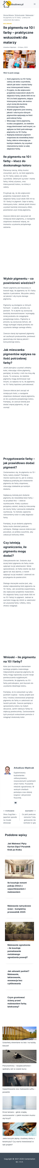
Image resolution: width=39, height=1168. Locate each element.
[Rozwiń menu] (35, 4)
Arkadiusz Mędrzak (9, 47)
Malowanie (7, 23)
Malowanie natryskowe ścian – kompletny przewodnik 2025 (19, 909)
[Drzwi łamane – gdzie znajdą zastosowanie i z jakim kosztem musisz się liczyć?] (19, 1103)
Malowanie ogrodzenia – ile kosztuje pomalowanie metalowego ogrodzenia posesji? (18, 951)
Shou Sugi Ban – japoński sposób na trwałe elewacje (10, 817)
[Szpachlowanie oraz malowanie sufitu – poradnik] (19, 1079)
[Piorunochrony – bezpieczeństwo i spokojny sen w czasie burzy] (19, 1056)
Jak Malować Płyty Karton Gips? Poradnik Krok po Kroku (18, 846)
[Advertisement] (19, 252)
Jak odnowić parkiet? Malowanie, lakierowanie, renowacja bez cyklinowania (18, 977)
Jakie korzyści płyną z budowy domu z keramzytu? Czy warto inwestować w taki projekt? (18, 1141)
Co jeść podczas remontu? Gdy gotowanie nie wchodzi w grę (29, 817)
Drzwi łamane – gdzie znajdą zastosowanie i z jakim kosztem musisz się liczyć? (18, 1115)
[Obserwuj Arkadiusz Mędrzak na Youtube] (15, 803)
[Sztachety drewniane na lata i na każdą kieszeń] (19, 1033)
